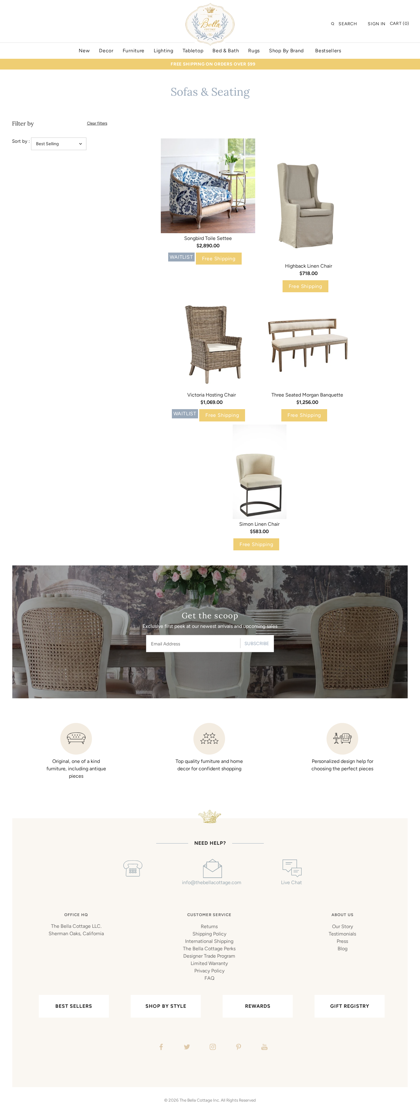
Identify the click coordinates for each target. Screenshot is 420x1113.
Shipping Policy (209, 934)
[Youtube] (263, 1048)
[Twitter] (186, 1048)
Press (342, 941)
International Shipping (209, 941)
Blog (342, 948)
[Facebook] (160, 1048)
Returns (209, 926)
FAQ (209, 978)
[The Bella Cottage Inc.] (210, 7)
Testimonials (342, 934)
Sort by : (21, 141)
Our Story (342, 926)
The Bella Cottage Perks (209, 948)
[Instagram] (212, 1048)
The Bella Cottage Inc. (200, 1100)
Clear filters (97, 123)
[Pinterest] (238, 1048)
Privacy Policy (209, 971)
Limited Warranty (209, 963)
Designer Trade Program (209, 956)
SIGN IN (377, 23)
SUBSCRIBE (256, 643)
